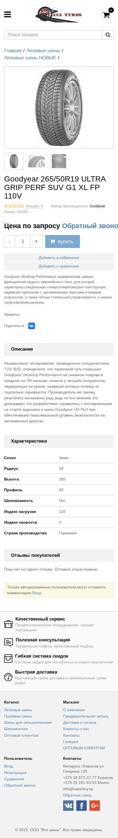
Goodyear (97, 206)
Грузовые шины (18, 716)
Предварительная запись (86, 716)
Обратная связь (77, 795)
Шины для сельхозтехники (28, 722)
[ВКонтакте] (31, 326)
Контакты (71, 735)
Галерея (70, 741)
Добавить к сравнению (59, 266)
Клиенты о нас (76, 729)
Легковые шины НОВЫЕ (30, 57)
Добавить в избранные (59, 257)
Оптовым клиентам (21, 735)
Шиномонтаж (16, 729)
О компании (74, 710)
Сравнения (14, 779)
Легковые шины (43, 50)
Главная (12, 50)
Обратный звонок (19, 785)
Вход (36, 593)
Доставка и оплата (79, 722)
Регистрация (15, 772)
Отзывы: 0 (34, 206)
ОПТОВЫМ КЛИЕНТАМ (84, 748)
